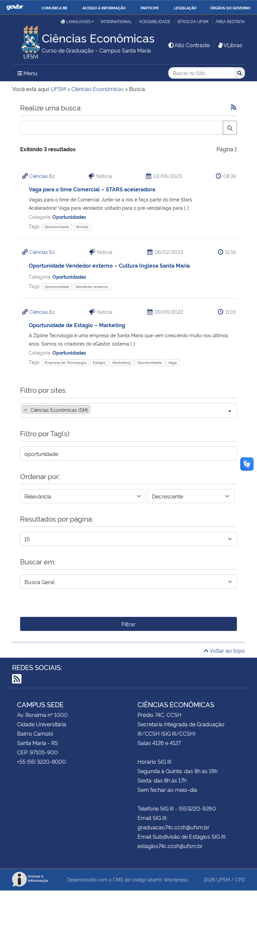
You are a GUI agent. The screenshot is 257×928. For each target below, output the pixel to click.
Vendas (82, 226)
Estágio (99, 362)
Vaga (172, 362)
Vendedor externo (92, 286)
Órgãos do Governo (230, 7)
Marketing (121, 362)
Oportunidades (69, 216)
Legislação (185, 7)
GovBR (14, 7)
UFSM (223, 879)
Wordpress (176, 879)
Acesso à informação (103, 7)
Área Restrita (230, 21)
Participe (150, 7)
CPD (240, 879)
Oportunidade (57, 226)
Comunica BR (54, 7)
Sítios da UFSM (192, 21)
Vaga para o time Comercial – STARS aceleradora (92, 189)
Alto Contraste (192, 45)
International (116, 21)
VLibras (233, 45)
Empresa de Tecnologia (65, 362)
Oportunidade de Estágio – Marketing (77, 325)
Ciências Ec (42, 176)
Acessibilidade (154, 21)
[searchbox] (94, 409)
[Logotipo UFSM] (27, 40)
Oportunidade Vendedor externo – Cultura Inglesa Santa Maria (109, 265)
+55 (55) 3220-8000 (41, 761)
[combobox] (128, 410)
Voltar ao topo (226, 650)
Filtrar (128, 624)
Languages (78, 21)
